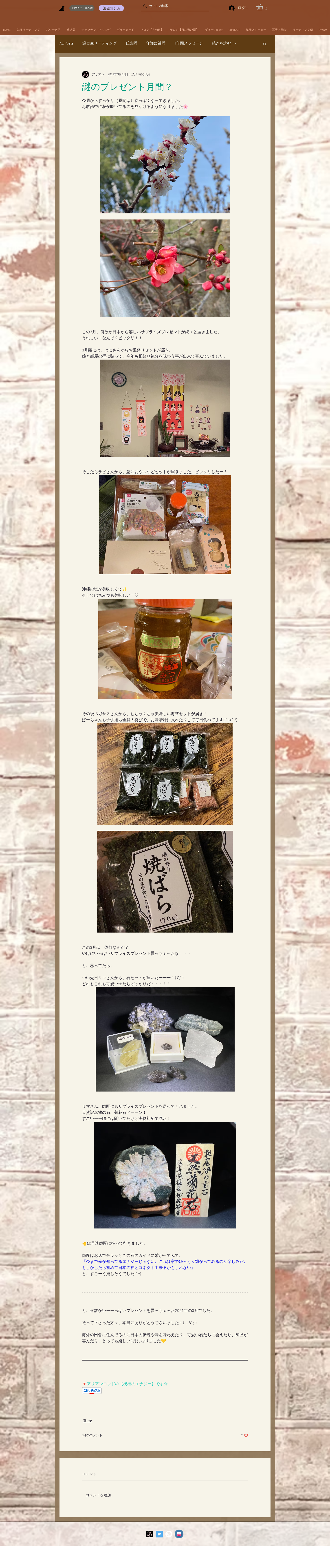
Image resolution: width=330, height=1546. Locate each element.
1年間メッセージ (188, 43)
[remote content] (165, 1391)
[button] (263, 7)
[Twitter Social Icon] (159, 1534)
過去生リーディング (99, 43)
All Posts (66, 43)
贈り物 (87, 1421)
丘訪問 (131, 43)
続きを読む (221, 43)
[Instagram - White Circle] (168, 1534)
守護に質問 (155, 43)
